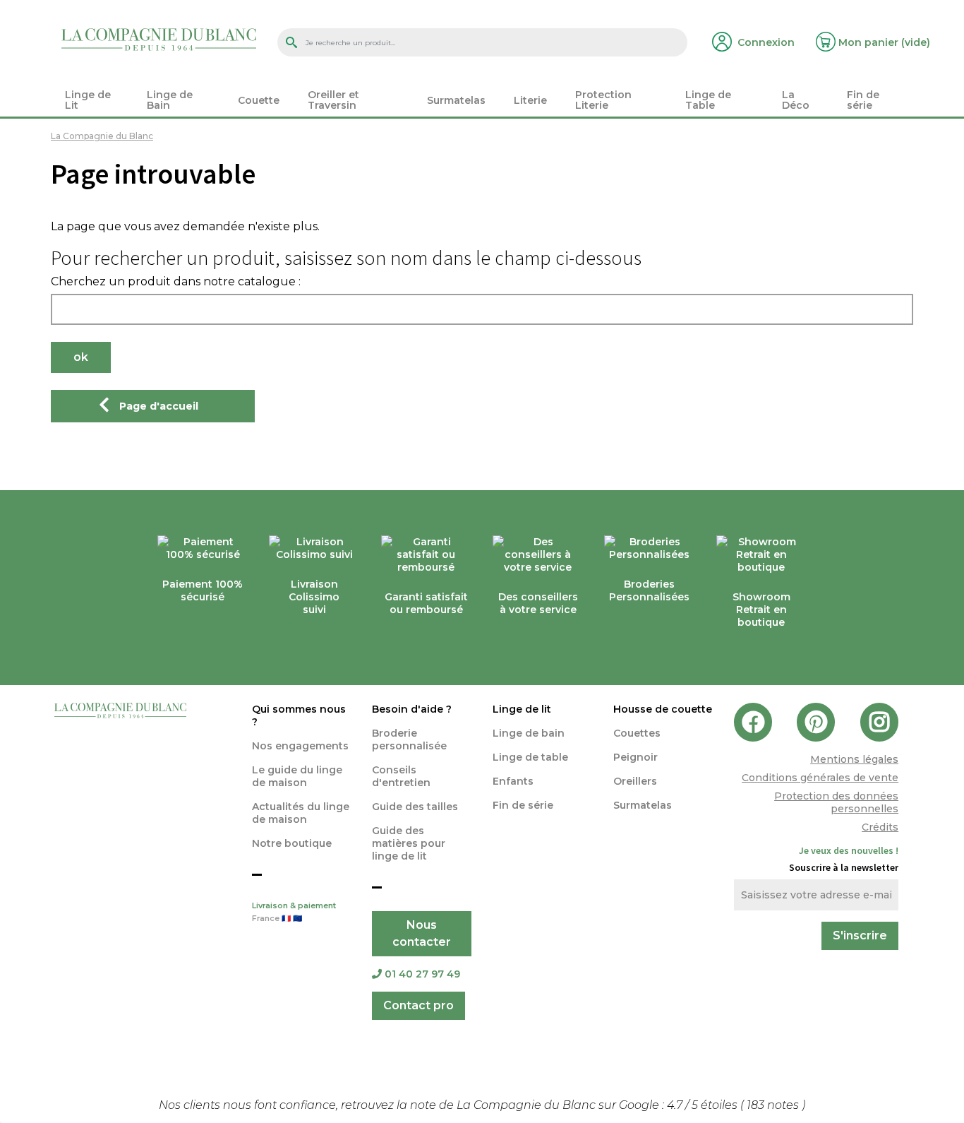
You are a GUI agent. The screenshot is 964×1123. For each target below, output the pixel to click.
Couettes (637, 733)
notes (774, 1105)
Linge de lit (522, 709)
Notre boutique (292, 843)
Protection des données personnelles (836, 802)
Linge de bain (529, 733)
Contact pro (418, 1005)
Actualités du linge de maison (300, 813)
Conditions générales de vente (820, 777)
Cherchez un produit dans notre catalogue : (176, 281)
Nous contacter (421, 933)
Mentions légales (854, 759)
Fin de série (523, 805)
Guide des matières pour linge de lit (408, 843)
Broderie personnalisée (409, 739)
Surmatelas (642, 805)
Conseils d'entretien (401, 776)
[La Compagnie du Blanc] (158, 38)
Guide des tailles (415, 806)
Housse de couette (662, 709)
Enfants (513, 781)
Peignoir (635, 757)
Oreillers (635, 781)
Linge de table (530, 757)
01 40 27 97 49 (422, 974)
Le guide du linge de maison (297, 776)
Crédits (880, 827)
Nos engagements (300, 745)
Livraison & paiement (294, 912)
